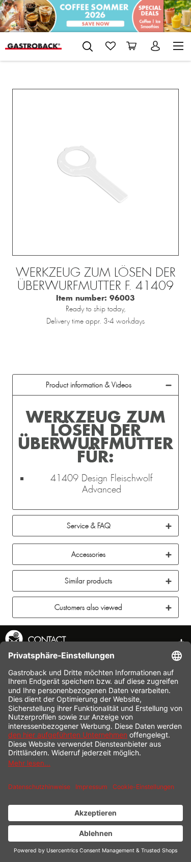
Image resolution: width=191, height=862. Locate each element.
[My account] (156, 46)
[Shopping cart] (133, 46)
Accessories (88, 554)
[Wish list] (110, 46)
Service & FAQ (89, 525)
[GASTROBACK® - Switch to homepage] (33, 46)
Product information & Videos (88, 384)
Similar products (88, 580)
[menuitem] (87, 44)
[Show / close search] (87, 46)
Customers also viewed (88, 607)
